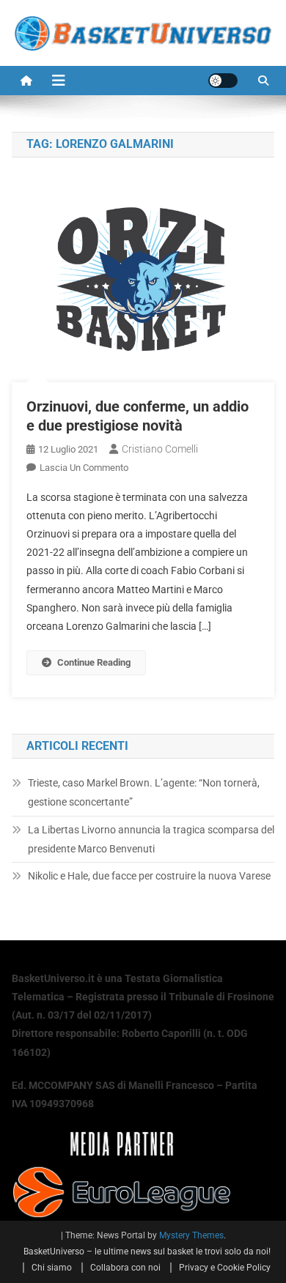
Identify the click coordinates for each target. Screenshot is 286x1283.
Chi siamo (52, 1267)
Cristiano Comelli (160, 449)
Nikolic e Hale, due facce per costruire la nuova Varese (149, 876)
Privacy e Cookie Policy (225, 1267)
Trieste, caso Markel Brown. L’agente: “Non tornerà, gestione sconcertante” (144, 792)
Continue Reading (94, 662)
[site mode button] (223, 80)
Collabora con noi (125, 1267)
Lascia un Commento (84, 467)
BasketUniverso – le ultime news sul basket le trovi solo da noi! (147, 1251)
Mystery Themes (191, 1235)
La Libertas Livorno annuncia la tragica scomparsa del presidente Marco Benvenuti (151, 839)
